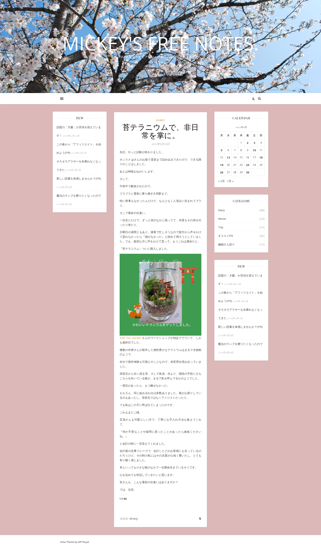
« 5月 (221, 181)
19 (221, 165)
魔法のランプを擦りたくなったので (78, 195)
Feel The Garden (130, 338)
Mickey (133, 518)
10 (254, 150)
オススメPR (225, 236)
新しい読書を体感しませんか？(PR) (78, 178)
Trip (220, 227)
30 (247, 172)
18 (261, 157)
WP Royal (83, 542)
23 (247, 165)
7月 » (230, 181)
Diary (160, 120)
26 (221, 172)
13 (228, 157)
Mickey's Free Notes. (160, 43)
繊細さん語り (226, 244)
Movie (222, 218)
